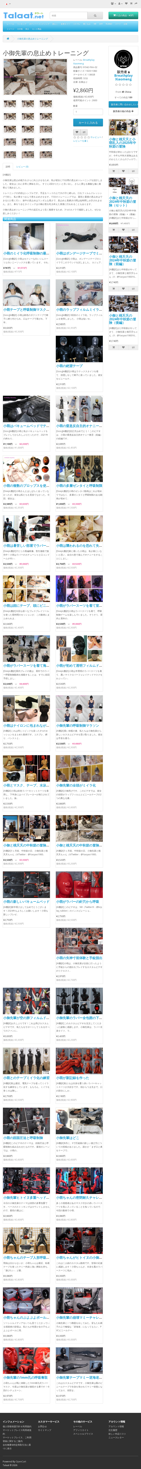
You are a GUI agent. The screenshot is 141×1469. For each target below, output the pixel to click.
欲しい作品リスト (117, 1433)
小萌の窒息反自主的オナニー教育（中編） (87, 425)
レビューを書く (81, 140)
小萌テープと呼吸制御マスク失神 (28, 309)
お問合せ (42, 1426)
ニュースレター (116, 1437)
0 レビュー (96, 137)
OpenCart (21, 1461)
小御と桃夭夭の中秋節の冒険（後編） (84, 845)
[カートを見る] (131, 3)
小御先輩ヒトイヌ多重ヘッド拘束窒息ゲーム (36, 1197)
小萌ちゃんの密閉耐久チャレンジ (81, 1197)
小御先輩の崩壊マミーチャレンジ (81, 1317)
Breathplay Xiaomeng (123, 77)
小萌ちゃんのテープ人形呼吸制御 (28, 1257)
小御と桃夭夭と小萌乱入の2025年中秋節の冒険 (122, 143)
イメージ (10, 29)
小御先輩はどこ (67, 1137)
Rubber (109, 23)
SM (94, 23)
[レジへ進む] (136, 3)
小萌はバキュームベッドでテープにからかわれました (43, 425)
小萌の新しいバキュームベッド (26, 901)
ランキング (21, 23)
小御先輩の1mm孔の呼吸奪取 (25, 1377)
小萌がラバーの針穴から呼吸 (77, 901)
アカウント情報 (116, 1426)
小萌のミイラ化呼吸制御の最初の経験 (31, 253)
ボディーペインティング (39, 23)
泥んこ (55, 23)
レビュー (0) (22, 166)
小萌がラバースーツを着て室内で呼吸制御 (87, 605)
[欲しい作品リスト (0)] (126, 3)
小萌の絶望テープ (69, 366)
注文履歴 (113, 1430)
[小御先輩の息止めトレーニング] (35, 77)
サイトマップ (44, 1430)
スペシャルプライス (83, 1433)
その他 (20, 29)
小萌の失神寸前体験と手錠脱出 (79, 958)
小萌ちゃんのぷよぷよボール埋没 (28, 1317)
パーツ (118, 23)
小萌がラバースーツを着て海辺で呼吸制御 (34, 665)
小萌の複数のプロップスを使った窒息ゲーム (36, 485)
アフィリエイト (81, 1430)
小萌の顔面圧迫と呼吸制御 (23, 1137)
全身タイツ (65, 23)
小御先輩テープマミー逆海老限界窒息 (84, 1377)
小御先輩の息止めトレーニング (32, 38)
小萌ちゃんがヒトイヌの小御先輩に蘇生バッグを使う (95, 1257)
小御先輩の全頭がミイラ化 (76, 785)
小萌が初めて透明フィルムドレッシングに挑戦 (91, 665)
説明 (8, 166)
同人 (27, 29)
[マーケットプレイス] (113, 3)
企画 (125, 23)
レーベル (10, 23)
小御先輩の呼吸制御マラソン (77, 725)
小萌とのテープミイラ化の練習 (26, 1077)
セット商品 (36, 29)
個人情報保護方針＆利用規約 (17, 1426)
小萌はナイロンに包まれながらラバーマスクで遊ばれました (48, 725)
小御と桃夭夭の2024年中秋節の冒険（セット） (122, 201)
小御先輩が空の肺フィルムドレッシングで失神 (38, 1018)
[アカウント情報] (120, 3)
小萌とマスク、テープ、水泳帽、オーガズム (36, 785)
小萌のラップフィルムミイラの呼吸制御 (86, 309)
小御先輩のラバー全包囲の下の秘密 (82, 1018)
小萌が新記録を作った (72, 1077)
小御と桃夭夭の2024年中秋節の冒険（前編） (122, 260)
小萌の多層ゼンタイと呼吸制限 (79, 485)
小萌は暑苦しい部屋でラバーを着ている (33, 545)
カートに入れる (88, 122)
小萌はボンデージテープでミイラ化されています (92, 253)
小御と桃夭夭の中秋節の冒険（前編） (31, 845)
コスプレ (76, 23)
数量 (75, 105)
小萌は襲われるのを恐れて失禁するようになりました (95, 545)
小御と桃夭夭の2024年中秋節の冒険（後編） (122, 319)
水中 (101, 23)
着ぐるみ (87, 23)
